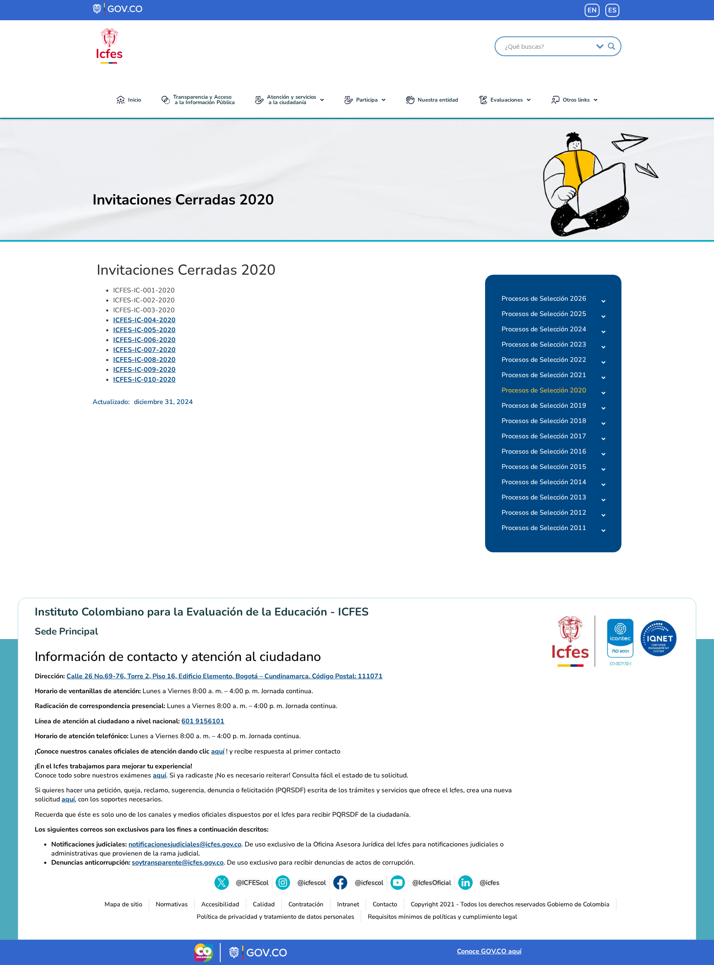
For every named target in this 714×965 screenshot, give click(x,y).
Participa (367, 100)
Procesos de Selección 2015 (544, 466)
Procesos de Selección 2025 (544, 313)
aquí (217, 751)
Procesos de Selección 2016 (544, 451)
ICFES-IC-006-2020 (144, 340)
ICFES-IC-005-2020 (144, 330)
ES (612, 10)
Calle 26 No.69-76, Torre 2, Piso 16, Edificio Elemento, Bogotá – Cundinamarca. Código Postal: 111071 (225, 676)
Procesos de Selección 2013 (544, 497)
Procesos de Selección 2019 (544, 405)
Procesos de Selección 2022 (544, 359)
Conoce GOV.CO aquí (489, 951)
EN (592, 10)
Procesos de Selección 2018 (544, 420)
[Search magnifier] (611, 46)
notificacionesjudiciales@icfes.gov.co (185, 844)
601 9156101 (202, 721)
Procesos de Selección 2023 (544, 344)
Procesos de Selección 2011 (544, 527)
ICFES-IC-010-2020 (144, 379)
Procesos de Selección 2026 (544, 298)
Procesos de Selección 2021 (544, 375)
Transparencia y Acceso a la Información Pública (204, 99)
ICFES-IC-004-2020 (144, 320)
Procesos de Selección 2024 (544, 329)
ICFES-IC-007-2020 (144, 349)
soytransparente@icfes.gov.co (178, 862)
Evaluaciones (506, 100)
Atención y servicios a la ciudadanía (291, 99)
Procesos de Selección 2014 (544, 482)
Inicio (134, 100)
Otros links (576, 100)
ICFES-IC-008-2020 (144, 359)
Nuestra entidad (438, 100)
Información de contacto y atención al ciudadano (178, 657)
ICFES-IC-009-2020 (144, 369)
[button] (289, 100)
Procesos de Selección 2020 (544, 390)
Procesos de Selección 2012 (544, 512)
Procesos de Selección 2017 (544, 436)
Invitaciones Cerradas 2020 (183, 200)
